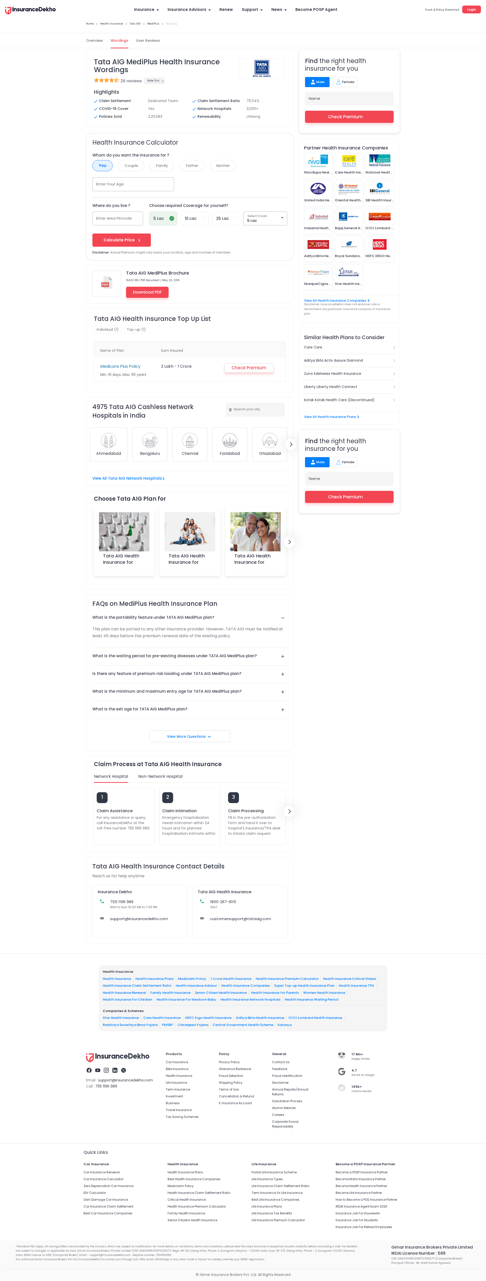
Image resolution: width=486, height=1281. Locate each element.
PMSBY (167, 1024)
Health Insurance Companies (245, 985)
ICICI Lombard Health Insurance (315, 1017)
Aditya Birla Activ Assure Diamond (333, 360)
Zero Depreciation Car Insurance (108, 1186)
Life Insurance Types (267, 1179)
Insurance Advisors (187, 9)
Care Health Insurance (162, 1017)
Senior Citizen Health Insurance (221, 992)
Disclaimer (280, 1082)
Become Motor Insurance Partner (361, 1179)
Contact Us (281, 1062)
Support (250, 9)
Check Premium (345, 117)
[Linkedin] (115, 1071)
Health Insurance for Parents (275, 992)
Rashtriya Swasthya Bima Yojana (130, 1024)
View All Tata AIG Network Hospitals (127, 478)
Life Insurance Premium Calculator (278, 1220)
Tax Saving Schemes (182, 1117)
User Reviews (148, 40)
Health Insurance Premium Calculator (287, 978)
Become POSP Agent (316, 9)
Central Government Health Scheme (243, 1024)
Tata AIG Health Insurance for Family (187, 562)
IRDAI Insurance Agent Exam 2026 (361, 1206)
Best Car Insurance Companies (108, 1213)
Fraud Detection (231, 1076)
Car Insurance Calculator (103, 1179)
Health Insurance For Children (127, 999)
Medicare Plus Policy (120, 366)
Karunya (285, 1024)
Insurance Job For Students (357, 1220)
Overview (94, 40)
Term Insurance (178, 1089)
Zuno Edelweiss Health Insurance (332, 373)
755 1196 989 (106, 1086)
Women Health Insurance (324, 992)
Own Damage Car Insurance (106, 1199)
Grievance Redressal (235, 1069)
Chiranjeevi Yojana (192, 1024)
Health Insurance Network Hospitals (250, 999)
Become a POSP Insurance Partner (362, 1172)
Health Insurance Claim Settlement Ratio (137, 985)
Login (471, 9)
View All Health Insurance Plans (330, 416)
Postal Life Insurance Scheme (274, 1172)
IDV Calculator (95, 1193)
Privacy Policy (229, 1062)
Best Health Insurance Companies (194, 1179)
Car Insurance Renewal (102, 1172)
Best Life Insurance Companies (275, 1199)
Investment (174, 1096)
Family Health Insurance (170, 992)
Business (173, 1103)
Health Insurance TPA (356, 985)
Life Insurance (176, 1082)
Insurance (144, 9)
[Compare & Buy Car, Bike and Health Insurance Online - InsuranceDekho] (30, 11)
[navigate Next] (291, 444)
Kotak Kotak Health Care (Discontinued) (339, 399)
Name (314, 98)
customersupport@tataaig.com (240, 918)
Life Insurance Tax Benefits (272, 1213)
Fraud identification (287, 1076)
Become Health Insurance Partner (361, 1186)
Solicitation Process (287, 1101)
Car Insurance (177, 1062)
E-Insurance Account (235, 1103)
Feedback (279, 1069)
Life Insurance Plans (267, 1206)
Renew (226, 9)
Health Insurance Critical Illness (349, 978)
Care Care (313, 347)
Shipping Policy (230, 1082)
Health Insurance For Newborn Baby (186, 999)
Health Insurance (117, 978)
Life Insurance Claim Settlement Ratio (280, 1186)
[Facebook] (89, 1071)
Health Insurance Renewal (124, 992)
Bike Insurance (177, 1069)
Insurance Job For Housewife (358, 1213)
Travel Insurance (179, 1110)
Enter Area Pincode (114, 218)
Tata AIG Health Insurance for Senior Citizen (252, 562)
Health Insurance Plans (154, 978)
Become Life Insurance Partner (359, 1193)
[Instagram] (106, 1071)
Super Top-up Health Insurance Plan (304, 985)
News (276, 9)
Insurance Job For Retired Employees (364, 1227)
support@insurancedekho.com (139, 918)
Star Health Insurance (121, 1017)
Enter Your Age (110, 184)
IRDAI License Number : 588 (418, 1253)
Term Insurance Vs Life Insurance (277, 1193)
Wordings (119, 40)
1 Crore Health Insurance (231, 978)
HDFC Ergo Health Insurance (208, 1017)
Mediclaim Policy (192, 978)
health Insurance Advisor (196, 985)
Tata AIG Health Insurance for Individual (121, 562)
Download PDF (147, 292)
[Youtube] (98, 1071)
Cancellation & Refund (236, 1096)
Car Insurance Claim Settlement (108, 1206)
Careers (278, 1115)
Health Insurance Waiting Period (311, 999)
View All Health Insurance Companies (335, 300)
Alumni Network (284, 1108)
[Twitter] (123, 1071)
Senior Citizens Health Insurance (192, 1220)
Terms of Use (229, 1089)
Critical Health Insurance (187, 1199)
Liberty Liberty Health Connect (330, 386)
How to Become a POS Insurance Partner (366, 1199)
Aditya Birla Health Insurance (260, 1017)
